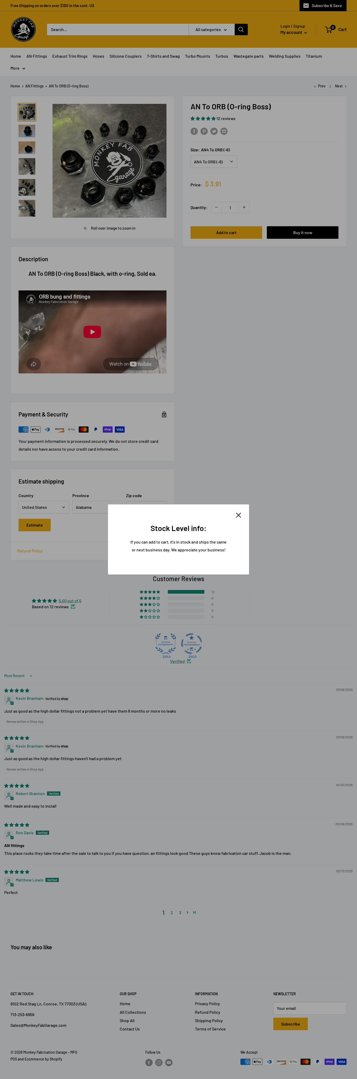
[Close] (238, 514)
